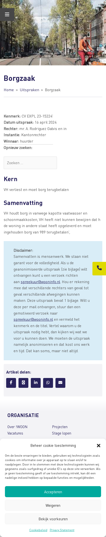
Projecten (60, 426)
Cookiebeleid (38, 530)
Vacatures (15, 433)
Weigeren (53, 505)
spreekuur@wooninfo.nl (40, 281)
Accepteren (53, 491)
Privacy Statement (62, 530)
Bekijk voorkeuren (53, 518)
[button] (98, 445)
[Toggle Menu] (7, 14)
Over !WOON (17, 426)
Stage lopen (61, 433)
